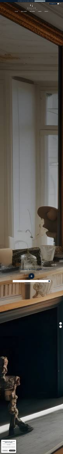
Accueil (16, 11)
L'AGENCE (39, 11)
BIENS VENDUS (32, 11)
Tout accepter (12, 450)
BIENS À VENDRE (24, 11)
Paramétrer (5, 450)
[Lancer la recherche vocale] (31, 276)
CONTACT (46, 11)
